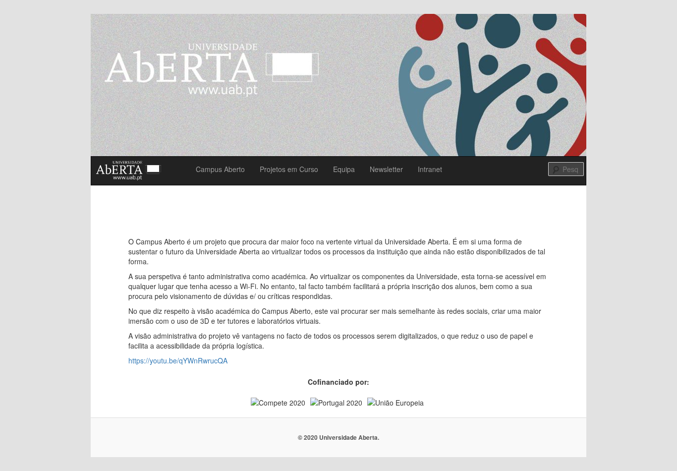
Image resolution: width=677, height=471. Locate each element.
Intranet (430, 169)
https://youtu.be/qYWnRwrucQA (177, 360)
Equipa (344, 169)
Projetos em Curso (289, 169)
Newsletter (386, 169)
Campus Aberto (220, 169)
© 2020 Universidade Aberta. (338, 437)
